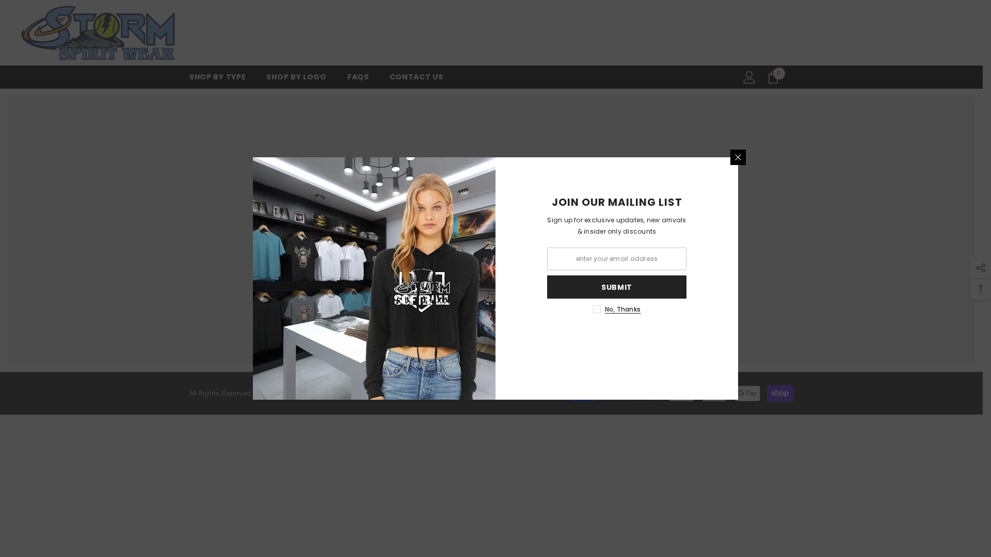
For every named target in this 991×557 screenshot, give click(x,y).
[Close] (738, 157)
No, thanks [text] (623, 309)
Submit (616, 287)
